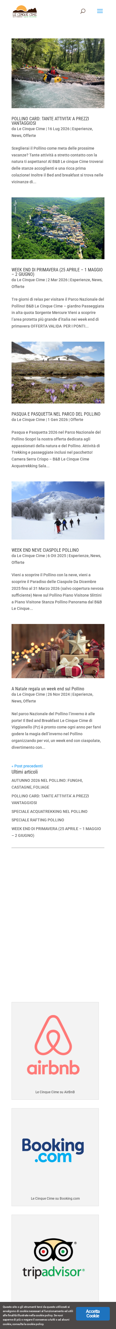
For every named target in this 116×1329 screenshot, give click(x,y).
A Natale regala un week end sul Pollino (48, 688)
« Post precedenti (27, 766)
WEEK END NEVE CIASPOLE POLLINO (45, 550)
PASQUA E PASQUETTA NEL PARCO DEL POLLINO (56, 414)
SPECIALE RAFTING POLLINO (38, 820)
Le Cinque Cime (31, 128)
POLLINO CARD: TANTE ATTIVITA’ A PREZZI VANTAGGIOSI (50, 121)
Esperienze (82, 128)
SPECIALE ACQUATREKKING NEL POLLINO (50, 811)
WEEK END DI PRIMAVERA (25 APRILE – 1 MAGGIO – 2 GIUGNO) (57, 272)
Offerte (29, 135)
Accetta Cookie (93, 1314)
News (16, 135)
